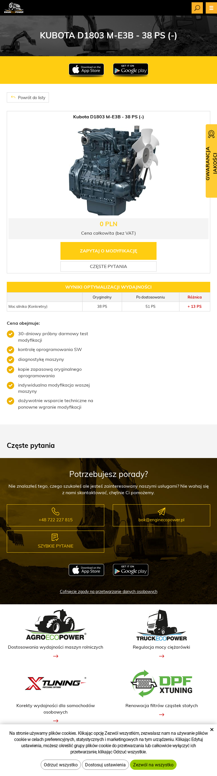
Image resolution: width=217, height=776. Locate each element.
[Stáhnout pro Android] (131, 70)
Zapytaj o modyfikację (108, 251)
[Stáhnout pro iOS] (86, 70)
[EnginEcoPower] (14, 7)
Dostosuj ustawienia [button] (105, 765)
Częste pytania (108, 266)
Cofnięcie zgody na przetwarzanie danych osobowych (108, 591)
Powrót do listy (31, 97)
